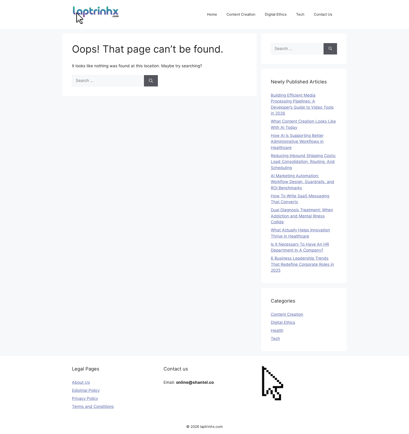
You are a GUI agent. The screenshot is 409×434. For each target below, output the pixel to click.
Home (212, 14)
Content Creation (241, 14)
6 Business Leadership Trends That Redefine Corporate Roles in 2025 (302, 264)
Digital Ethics (276, 14)
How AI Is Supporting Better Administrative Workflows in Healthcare (297, 141)
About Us (81, 382)
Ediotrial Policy (86, 390)
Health (277, 330)
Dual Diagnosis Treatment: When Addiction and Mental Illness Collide (302, 216)
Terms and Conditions (93, 406)
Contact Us (323, 14)
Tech (300, 14)
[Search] (151, 80)
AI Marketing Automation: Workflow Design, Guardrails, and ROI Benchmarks (302, 181)
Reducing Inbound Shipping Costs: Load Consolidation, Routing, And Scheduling (303, 161)
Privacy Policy (85, 398)
